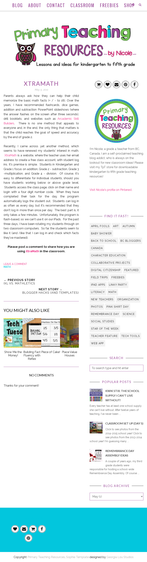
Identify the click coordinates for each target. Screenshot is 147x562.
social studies (102, 321)
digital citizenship (106, 270)
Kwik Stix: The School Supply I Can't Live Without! (122, 395)
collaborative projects (110, 262)
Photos (97, 306)
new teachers (102, 299)
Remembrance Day (105, 314)
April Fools (100, 226)
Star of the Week (105, 328)
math (7, 266)
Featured (131, 270)
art (116, 226)
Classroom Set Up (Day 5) (124, 423)
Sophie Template (77, 557)
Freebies (118, 277)
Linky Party (118, 284)
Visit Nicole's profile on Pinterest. (111, 190)
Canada (97, 248)
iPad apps (98, 284)
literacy (98, 292)
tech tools (130, 336)
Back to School (104, 240)
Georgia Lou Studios (120, 557)
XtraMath (10, 155)
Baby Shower (101, 233)
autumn (129, 226)
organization (128, 299)
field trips (99, 277)
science (129, 314)
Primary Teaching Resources (46, 557)
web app (97, 343)
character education (108, 255)
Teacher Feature (104, 336)
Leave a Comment (15, 264)
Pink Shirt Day (117, 306)
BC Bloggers (130, 240)
